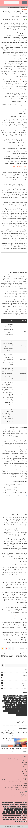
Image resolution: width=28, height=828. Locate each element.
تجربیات (25, 79)
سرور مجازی (8, 705)
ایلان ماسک (10, 699)
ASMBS (21, 229)
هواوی (7, 817)
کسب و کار (24, 9)
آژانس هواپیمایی (23, 697)
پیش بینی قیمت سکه (12, 712)
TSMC (12, 695)
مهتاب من (14, 826)
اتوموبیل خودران (6, 697)
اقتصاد (25, 672)
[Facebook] (13, 648)
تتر (9, 701)
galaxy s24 (24, 695)
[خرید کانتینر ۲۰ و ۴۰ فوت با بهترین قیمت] (20, 742)
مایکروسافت (9, 815)
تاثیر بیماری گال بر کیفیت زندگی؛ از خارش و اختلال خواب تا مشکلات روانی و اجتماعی (7, 732)
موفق (23, 79)
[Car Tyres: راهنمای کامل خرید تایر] (7, 742)
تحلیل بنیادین (5, 701)
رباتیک (25, 705)
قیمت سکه (20, 815)
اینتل (6, 699)
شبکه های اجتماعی (19, 813)
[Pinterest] (6, 648)
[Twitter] (9, 648)
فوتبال (25, 815)
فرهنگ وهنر (24, 683)
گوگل (17, 714)
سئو (21, 705)
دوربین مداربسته (7, 703)
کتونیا (21, 79)
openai (16, 695)
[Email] (2, 648)
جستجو (25, 662)
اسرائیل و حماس (23, 699)
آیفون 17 (17, 697)
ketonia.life (15, 449)
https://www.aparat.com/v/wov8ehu (20, 166)
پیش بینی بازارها (19, 712)
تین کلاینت (19, 703)
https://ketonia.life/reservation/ (21, 615)
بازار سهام (19, 701)
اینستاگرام (24, 701)
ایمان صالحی (23, 16)
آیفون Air (12, 697)
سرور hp (13, 705)
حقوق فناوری (14, 703)
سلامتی (25, 680)
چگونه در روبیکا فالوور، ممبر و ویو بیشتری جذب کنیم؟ (14, 779)
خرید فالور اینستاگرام (22, 722)
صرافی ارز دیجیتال (11, 813)
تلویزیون (24, 703)
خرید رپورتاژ (24, 796)
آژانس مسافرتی (6, 695)
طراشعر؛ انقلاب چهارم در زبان (20, 785)
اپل (18, 699)
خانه (26, 7)
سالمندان (17, 705)
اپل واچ (15, 699)
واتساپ (25, 712)
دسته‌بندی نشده (24, 677)
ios (19, 695)
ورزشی (25, 688)
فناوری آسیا (4, 813)
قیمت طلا (14, 815)
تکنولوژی (25, 675)
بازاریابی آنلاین (14, 701)
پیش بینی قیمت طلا (23, 714)
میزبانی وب (11, 817)
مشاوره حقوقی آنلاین (19, 817)
